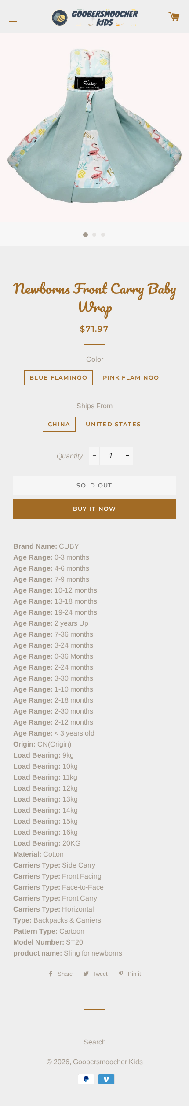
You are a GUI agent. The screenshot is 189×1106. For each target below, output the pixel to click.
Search (95, 1042)
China (59, 424)
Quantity (70, 456)
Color (94, 359)
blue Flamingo (58, 377)
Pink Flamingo (131, 377)
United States (113, 424)
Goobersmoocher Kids (108, 1062)
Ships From (94, 406)
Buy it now (94, 508)
